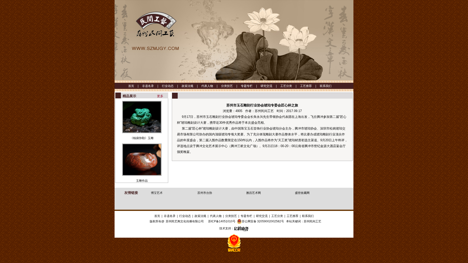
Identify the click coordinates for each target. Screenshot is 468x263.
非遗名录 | (152, 86)
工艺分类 (277, 216)
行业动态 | (172, 86)
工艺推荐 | (310, 86)
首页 (157, 216)
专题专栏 (246, 216)
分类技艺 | (231, 86)
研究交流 (262, 216)
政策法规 (200, 216)
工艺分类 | (290, 86)
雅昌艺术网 (253, 193)
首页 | (135, 86)
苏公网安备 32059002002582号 (263, 221)
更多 (160, 96)
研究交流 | (270, 86)
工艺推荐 (292, 216)
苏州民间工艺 (312, 221)
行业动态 (185, 216)
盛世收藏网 (302, 193)
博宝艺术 (157, 193)
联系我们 (326, 86)
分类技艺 (231, 216)
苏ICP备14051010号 (221, 221)
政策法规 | (191, 86)
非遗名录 (170, 216)
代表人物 (216, 216)
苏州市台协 (204, 193)
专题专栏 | (251, 86)
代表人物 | (211, 86)
